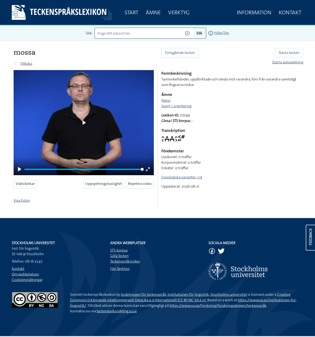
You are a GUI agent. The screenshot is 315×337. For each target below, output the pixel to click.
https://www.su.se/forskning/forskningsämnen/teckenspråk (217, 305)
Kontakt (290, 12)
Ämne (153, 12)
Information (254, 12)
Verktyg (179, 12)
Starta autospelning (287, 62)
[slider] (84, 169)
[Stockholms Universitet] (255, 271)
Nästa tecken (289, 52)
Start (131, 12)
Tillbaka (26, 63)
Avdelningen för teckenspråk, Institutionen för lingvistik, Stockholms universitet (184, 294)
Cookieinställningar (27, 279)
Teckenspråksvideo (125, 261)
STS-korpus (119, 250)
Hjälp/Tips (221, 33)
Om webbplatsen (25, 274)
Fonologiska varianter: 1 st (181, 177)
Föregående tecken (180, 52)
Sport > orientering (176, 105)
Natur (166, 100)
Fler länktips (120, 268)
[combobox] (144, 33)
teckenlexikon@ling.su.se (117, 311)
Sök (199, 33)
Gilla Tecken (119, 255)
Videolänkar (25, 183)
